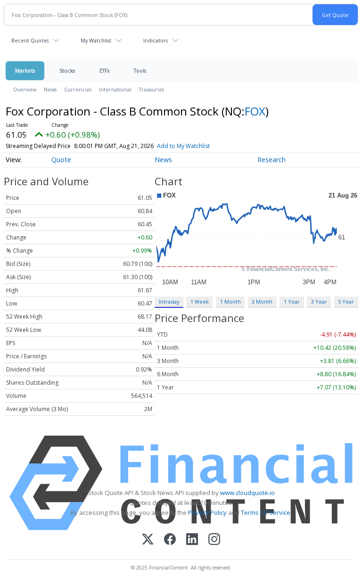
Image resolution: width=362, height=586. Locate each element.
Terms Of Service (265, 512)
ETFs (104, 70)
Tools (140, 70)
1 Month (230, 301)
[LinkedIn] (192, 540)
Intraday (169, 301)
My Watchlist (96, 40)
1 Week (199, 301)
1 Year (292, 301)
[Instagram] (214, 540)
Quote (61, 159)
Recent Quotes (30, 40)
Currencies (77, 89)
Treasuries (151, 89)
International (115, 89)
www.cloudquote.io (247, 492)
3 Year (319, 301)
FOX (255, 111)
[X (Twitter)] (147, 540)
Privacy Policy (207, 512)
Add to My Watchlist (183, 146)
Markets (25, 70)
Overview (24, 89)
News (50, 89)
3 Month (262, 301)
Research (271, 159)
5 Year (346, 301)
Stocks (67, 70)
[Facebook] (170, 540)
